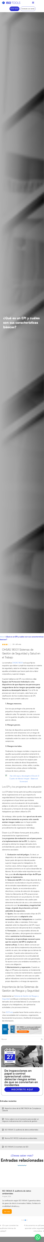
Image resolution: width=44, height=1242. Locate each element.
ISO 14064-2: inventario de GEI (16, 1147)
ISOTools (9, 1012)
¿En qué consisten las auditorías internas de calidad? (9, 1228)
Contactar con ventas (28, 8)
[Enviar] (42, 1039)
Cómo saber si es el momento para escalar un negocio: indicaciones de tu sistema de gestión (20, 1120)
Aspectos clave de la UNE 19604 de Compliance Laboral (21, 1109)
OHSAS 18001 (17, 663)
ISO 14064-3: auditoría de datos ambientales (21, 1130)
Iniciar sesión (14, 8)
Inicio (2, 637)
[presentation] (1, 1221)
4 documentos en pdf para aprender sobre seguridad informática (34, 1228)
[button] (22, 1220)
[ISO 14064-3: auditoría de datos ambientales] (22, 1178)
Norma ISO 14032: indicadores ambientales (21, 1138)
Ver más (7, 1211)
